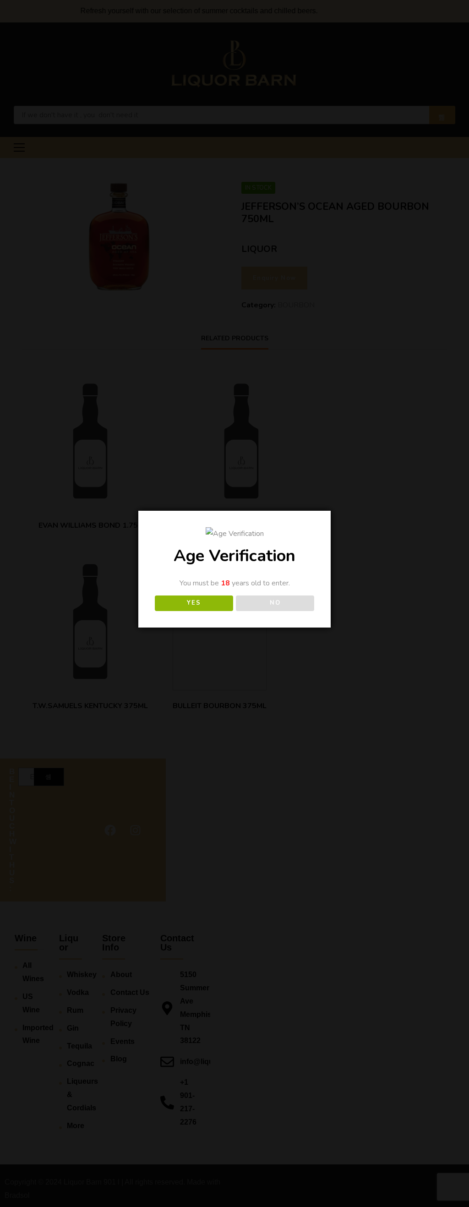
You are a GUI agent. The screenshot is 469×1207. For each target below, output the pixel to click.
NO (275, 603)
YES (194, 603)
